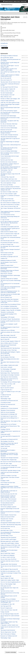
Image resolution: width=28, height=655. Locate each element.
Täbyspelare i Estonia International (8, 410)
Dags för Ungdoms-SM (5, 355)
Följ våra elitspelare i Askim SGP (7, 94)
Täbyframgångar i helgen (6, 398)
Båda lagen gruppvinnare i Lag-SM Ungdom (10, 541)
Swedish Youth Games (5, 446)
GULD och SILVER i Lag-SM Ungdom (8, 539)
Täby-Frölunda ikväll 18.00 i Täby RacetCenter (10, 348)
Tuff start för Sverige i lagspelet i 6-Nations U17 (10, 341)
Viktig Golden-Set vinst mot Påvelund (8, 424)
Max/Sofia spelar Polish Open (7, 160)
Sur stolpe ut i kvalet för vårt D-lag (8, 557)
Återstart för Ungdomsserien (6, 608)
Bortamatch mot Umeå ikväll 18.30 (8, 404)
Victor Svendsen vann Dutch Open (8, 482)
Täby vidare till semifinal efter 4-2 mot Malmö (10, 204)
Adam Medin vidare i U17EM (6, 530)
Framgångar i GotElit (5, 480)
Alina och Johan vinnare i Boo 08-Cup (8, 559)
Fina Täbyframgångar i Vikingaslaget (8, 369)
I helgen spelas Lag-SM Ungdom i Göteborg (10, 543)
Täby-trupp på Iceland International (8, 630)
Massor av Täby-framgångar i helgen (8, 584)
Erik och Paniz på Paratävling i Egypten (9, 110)
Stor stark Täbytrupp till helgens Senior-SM (10, 613)
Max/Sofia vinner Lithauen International (9, 161)
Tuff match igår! (4, 448)
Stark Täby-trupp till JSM (6, 606)
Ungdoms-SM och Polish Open (7, 198)
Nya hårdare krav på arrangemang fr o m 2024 (10, 571)
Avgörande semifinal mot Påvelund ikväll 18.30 (10, 180)
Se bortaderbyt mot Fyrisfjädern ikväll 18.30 (10, 226)
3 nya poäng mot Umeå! (6, 402)
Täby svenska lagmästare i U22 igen (8, 182)
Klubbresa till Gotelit (5, 484)
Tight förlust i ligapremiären (6, 520)
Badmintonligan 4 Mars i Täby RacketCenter (10, 373)
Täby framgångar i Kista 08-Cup (7, 441)
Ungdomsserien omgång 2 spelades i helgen (10, 580)
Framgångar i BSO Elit (5, 429)
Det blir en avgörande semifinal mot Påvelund (10, 186)
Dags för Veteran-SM (5, 339)
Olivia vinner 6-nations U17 (6, 80)
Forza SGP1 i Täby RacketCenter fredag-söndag (11, 524)
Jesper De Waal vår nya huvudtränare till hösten (11, 304)
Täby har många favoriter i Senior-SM (8, 632)
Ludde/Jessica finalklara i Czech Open (9, 475)
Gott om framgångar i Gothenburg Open (9, 306)
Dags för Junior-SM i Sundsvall (7, 387)
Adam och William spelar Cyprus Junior (9, 179)
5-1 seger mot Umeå (5, 219)
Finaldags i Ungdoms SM (6, 576)
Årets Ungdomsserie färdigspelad (7, 555)
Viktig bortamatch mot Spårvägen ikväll (9, 414)
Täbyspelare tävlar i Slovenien (7, 518)
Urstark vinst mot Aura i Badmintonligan (9, 127)
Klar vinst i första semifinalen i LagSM (8, 193)
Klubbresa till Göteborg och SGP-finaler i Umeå (10, 545)
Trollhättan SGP (4, 258)
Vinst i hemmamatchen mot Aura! (8, 214)
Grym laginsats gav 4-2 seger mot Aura (9, 416)
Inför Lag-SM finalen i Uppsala (7, 57)
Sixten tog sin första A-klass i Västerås (9, 235)
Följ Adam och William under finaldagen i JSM (10, 98)
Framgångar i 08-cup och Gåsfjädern (8, 599)
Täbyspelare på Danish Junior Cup (8, 526)
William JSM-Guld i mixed (6, 96)
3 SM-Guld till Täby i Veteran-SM (7, 177)
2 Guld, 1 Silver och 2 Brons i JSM (8, 383)
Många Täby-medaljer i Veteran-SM (8, 335)
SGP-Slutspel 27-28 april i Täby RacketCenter (10, 319)
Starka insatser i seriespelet (6, 367)
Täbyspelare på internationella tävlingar (9, 136)
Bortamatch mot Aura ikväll (6, 129)
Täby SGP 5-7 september (6, 172)
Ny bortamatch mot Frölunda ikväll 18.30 (9, 439)
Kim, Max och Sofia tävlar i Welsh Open (9, 123)
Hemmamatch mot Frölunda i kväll (8, 125)
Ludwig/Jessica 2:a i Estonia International (9, 408)
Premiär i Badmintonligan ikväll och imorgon (10, 156)
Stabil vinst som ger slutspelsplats (8, 412)
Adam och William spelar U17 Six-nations (9, 343)
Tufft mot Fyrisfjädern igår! (6, 371)
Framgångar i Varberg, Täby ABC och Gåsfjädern (11, 310)
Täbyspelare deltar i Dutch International (9, 564)
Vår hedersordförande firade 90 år (7, 502)
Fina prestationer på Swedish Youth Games (10, 242)
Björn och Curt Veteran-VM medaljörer (8, 500)
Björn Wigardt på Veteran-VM (7, 504)
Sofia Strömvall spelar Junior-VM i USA (9, 493)
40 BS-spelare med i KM (6, 585)
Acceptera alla (22, 652)
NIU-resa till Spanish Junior (6, 297)
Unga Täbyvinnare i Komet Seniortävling (9, 376)
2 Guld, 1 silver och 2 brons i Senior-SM (9, 610)
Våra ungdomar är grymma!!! (6, 254)
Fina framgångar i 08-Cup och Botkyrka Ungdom (11, 381)
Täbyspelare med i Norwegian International (9, 457)
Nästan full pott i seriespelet (6, 273)
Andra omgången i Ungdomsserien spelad (9, 365)
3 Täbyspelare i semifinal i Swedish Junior (9, 625)
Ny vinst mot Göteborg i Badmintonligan (9, 151)
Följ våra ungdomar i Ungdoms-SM (8, 89)
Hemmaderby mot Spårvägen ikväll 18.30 (9, 256)
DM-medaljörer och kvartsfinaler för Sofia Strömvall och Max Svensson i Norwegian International (9, 454)
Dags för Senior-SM (5, 396)
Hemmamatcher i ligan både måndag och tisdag (10, 470)
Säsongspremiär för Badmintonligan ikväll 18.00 (10, 522)
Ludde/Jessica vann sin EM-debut (8, 330)
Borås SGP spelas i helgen (6, 463)
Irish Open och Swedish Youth (7, 244)
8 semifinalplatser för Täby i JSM (7, 604)
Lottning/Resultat (4, 43)
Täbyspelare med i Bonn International (8, 537)
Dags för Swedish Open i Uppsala (8, 553)
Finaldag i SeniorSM (5, 611)
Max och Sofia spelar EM (6, 78)
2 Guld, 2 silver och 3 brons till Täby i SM (9, 206)
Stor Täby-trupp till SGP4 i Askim (7, 200)
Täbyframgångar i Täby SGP (6, 170)
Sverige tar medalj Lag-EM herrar (7, 100)
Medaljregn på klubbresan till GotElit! (8, 260)
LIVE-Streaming (4, 45)
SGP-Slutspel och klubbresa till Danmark (9, 55)
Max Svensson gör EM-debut (7, 184)
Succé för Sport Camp (5, 528)
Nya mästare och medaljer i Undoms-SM (9, 191)
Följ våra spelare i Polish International (8, 499)
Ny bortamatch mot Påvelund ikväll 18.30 (9, 400)
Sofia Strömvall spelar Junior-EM (7, 240)
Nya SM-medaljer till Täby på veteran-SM (9, 569)
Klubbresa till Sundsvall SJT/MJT (8, 516)
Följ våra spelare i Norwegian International (9, 134)
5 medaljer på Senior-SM (6, 394)
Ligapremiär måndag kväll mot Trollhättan (9, 278)
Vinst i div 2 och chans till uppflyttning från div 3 (11, 582)
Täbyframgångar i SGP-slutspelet (7, 317)
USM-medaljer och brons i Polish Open (9, 350)
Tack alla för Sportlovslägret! (6, 92)
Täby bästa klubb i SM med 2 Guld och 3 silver (10, 82)
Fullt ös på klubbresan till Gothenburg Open (10, 308)
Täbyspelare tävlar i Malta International (9, 337)
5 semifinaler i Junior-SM (6, 385)
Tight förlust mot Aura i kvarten (7, 591)
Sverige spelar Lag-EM (5, 434)
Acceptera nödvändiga (11, 652)
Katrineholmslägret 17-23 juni (7, 535)
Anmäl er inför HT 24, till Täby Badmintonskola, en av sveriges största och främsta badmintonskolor (10, 288)
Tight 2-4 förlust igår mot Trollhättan (8, 634)
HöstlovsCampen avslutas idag (7, 252)
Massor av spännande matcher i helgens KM (10, 233)
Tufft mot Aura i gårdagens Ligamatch (8, 506)
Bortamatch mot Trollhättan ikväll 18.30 (9, 636)
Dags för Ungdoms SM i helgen (7, 578)
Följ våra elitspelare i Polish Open (8, 357)
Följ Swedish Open (4, 406)
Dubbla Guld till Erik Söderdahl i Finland (9, 231)
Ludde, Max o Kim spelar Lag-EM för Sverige (10, 102)
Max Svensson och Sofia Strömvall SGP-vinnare (11, 461)
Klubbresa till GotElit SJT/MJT (7, 265)
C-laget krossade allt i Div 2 (6, 389)
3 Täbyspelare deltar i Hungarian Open (9, 459)
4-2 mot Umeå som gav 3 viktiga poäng (9, 465)
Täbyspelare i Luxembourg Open (7, 312)
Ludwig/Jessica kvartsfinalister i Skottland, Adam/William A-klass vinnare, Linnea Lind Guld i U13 (11, 488)
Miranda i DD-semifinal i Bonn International (9, 299)
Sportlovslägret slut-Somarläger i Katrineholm (10, 375)
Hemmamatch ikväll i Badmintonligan (8, 115)
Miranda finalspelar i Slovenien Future (8, 514)
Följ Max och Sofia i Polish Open (7, 90)
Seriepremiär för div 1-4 (5, 158)
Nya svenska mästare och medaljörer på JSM (10, 202)
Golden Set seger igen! (5, 224)
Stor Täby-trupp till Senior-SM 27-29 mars (9, 87)
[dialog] (14, 647)
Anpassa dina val (5, 649)
